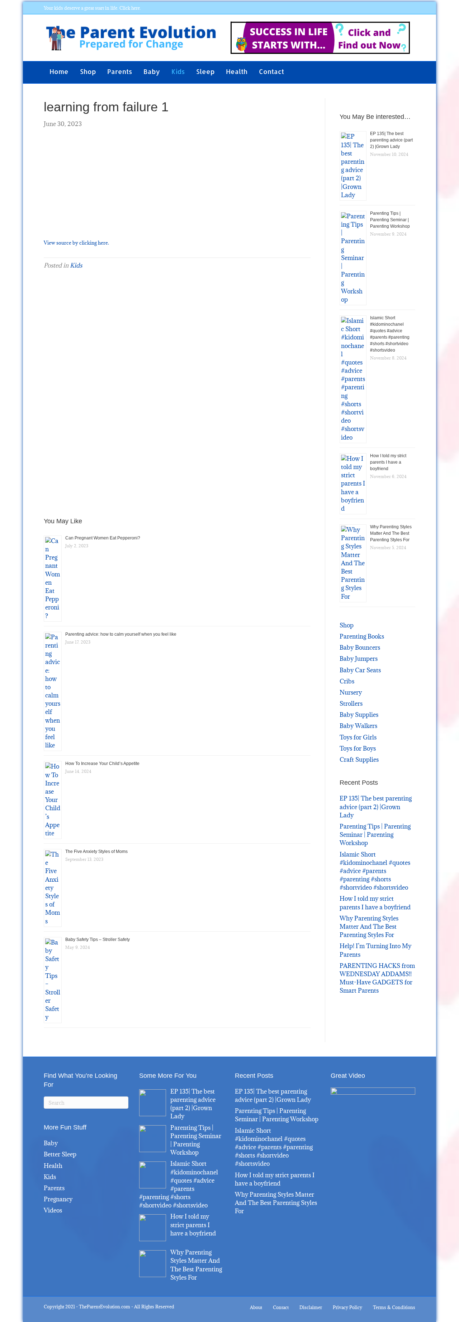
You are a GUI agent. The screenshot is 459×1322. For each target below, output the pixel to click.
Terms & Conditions (394, 1307)
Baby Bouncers (360, 647)
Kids (178, 71)
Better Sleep (60, 1154)
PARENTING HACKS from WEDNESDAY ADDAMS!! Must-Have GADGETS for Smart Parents (377, 978)
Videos (53, 1210)
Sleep (205, 71)
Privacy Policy (347, 1307)
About (256, 1307)
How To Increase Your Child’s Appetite (102, 763)
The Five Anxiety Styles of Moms (96, 851)
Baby (151, 71)
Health (236, 71)
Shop (88, 71)
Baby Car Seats (360, 670)
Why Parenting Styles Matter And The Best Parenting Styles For (391, 533)
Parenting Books (362, 636)
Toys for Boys (358, 748)
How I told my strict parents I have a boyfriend (388, 462)
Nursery (351, 692)
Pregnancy (58, 1199)
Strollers (351, 704)
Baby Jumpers (359, 659)
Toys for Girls (358, 737)
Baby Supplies (359, 715)
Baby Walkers (358, 726)
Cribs (347, 681)
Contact (271, 71)
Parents (119, 71)
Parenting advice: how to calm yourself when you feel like (120, 634)
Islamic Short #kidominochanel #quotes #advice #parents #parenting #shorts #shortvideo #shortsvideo (375, 871)
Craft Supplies (359, 760)
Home (58, 71)
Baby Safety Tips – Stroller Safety (97, 939)
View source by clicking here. (76, 243)
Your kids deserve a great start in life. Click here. (92, 8)
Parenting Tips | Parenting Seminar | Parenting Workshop (390, 220)
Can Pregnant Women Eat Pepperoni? (102, 538)
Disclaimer (310, 1307)
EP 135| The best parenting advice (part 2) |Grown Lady (391, 140)
